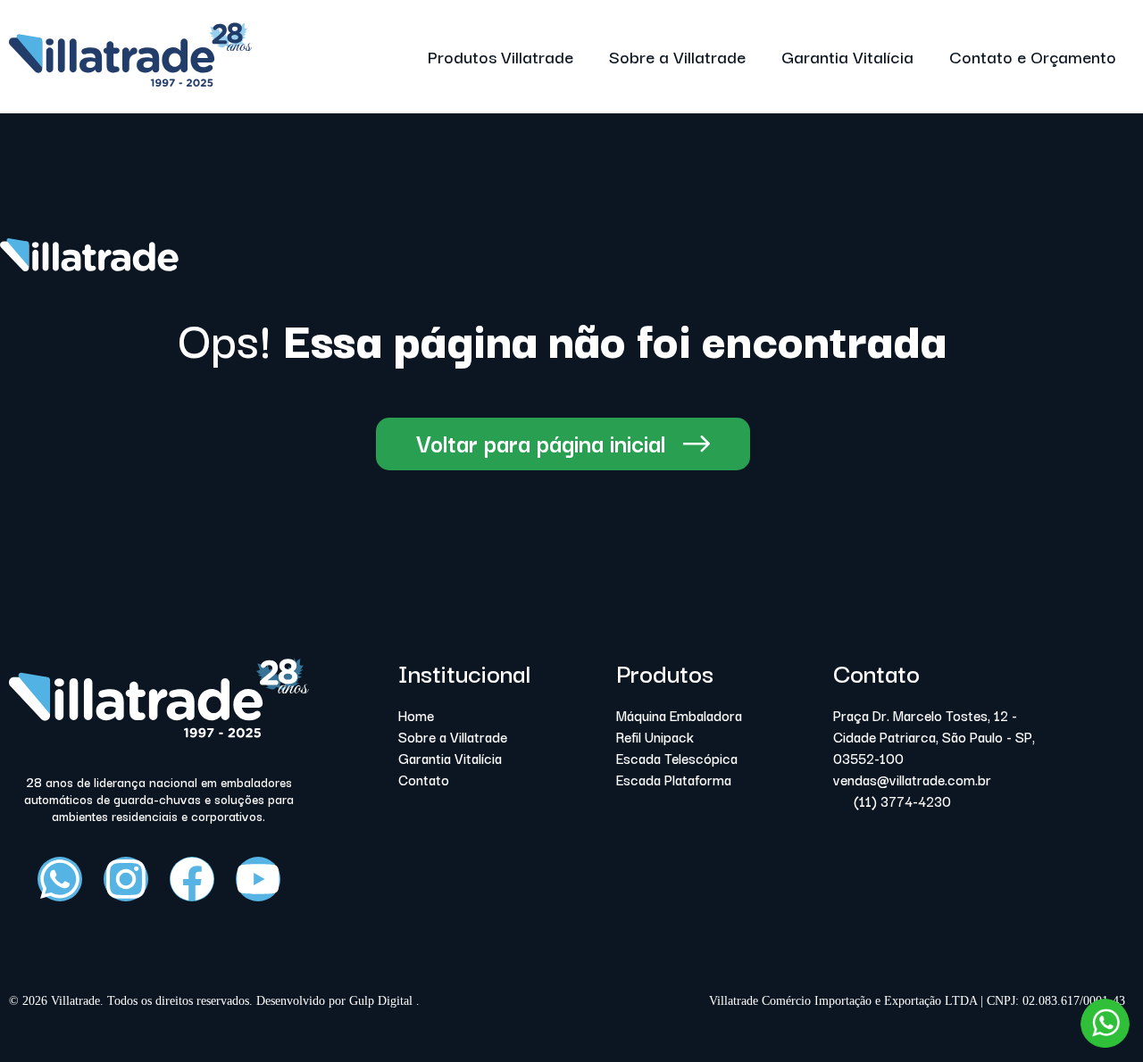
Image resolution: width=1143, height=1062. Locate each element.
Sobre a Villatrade (677, 56)
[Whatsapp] (60, 879)
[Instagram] (126, 879)
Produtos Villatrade (500, 56)
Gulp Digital (382, 1001)
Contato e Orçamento (1032, 56)
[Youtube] (258, 879)
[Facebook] (192, 879)
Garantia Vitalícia (847, 56)
